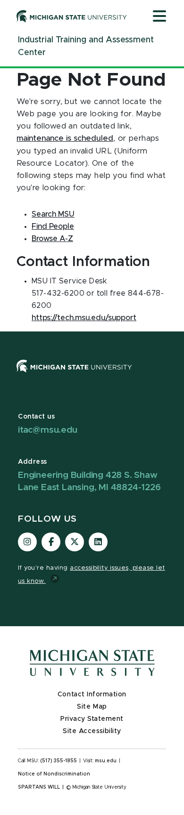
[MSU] (74, 375)
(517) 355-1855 (58, 761)
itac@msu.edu (47, 430)
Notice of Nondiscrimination (54, 774)
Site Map (92, 706)
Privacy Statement (92, 719)
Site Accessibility (92, 731)
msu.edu (106, 761)
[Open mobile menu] (159, 16)
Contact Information (92, 694)
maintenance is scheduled (65, 138)
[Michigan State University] (72, 16)
